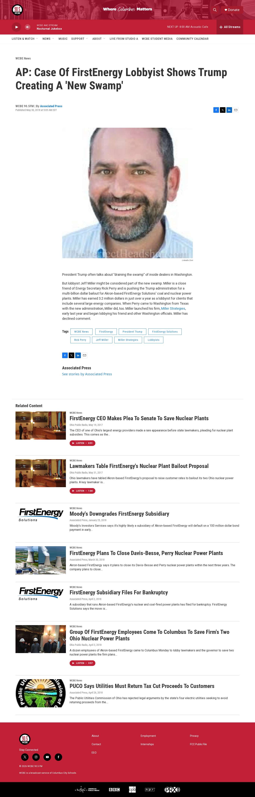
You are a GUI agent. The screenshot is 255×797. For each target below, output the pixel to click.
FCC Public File (198, 744)
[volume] (27, 27)
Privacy (194, 736)
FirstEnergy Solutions (165, 331)
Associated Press (51, 106)
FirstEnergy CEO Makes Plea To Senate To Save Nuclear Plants (139, 418)
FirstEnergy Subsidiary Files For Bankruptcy (119, 592)
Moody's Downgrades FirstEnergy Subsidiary (119, 513)
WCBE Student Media (157, 38)
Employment (148, 736)
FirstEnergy (106, 331)
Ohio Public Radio (79, 424)
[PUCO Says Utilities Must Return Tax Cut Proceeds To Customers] (40, 693)
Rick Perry (80, 339)
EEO (94, 752)
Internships (147, 744)
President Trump (132, 331)
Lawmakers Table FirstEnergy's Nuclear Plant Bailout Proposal (139, 466)
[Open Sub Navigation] (37, 38)
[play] (16, 27)
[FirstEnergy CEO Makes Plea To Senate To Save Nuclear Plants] (40, 425)
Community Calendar (192, 38)
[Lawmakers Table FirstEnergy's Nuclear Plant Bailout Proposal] (40, 473)
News (47, 38)
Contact (96, 744)
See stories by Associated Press (87, 374)
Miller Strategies (173, 308)
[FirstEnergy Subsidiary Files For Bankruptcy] (40, 600)
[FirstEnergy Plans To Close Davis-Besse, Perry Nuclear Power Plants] (40, 560)
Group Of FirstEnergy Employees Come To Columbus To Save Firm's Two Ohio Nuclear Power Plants (149, 635)
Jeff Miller (102, 339)
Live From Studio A (124, 38)
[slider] (33, 27)
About (97, 38)
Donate (234, 10)
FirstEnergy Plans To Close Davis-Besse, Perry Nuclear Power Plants (146, 553)
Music (63, 38)
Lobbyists (153, 339)
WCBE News (23, 58)
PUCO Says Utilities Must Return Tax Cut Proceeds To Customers (142, 686)
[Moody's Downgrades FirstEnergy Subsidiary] (40, 521)
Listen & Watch (23, 38)
